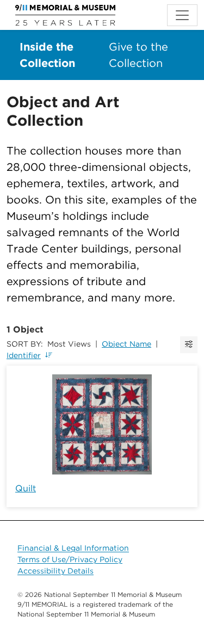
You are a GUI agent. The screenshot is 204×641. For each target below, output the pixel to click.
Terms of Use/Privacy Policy (69, 559)
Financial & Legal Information (73, 548)
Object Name (126, 344)
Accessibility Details (55, 570)
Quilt (25, 488)
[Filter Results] (188, 344)
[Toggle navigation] (182, 15)
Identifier (24, 355)
